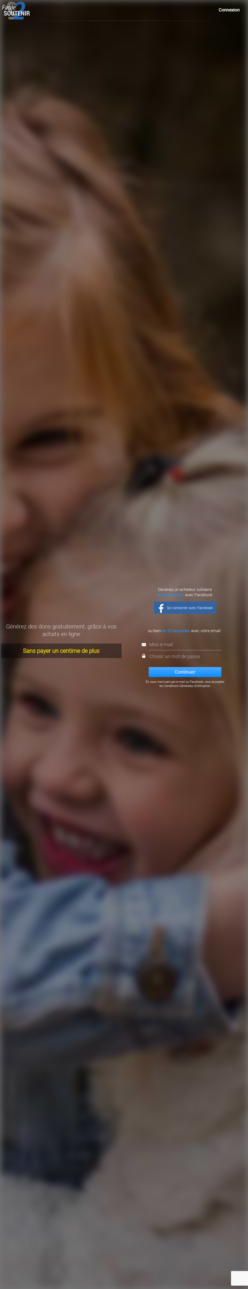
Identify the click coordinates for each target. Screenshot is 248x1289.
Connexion (229, 10)
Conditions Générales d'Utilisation (187, 686)
